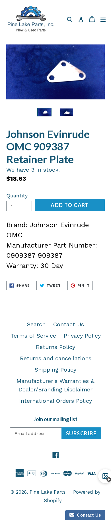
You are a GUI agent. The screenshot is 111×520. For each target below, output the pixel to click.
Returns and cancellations (55, 358)
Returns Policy (55, 347)
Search (36, 324)
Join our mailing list (55, 419)
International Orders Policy (55, 400)
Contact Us (68, 324)
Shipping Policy (55, 369)
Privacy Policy (82, 335)
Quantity (17, 196)
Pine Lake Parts (47, 492)
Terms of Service (33, 335)
